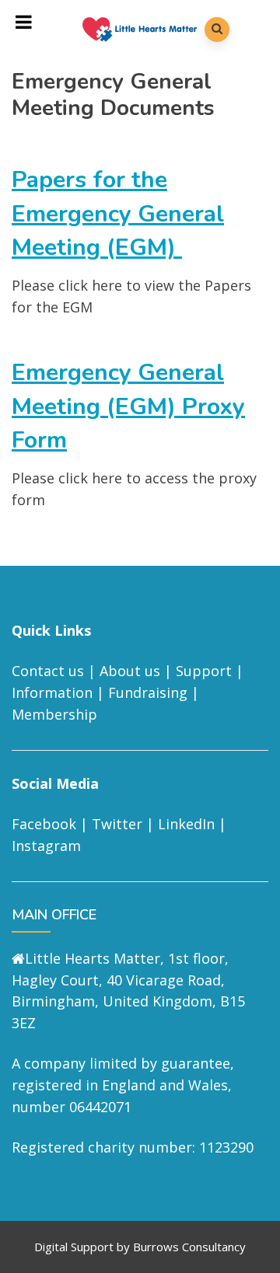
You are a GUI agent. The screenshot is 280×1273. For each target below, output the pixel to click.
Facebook (44, 823)
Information (52, 692)
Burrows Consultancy (189, 1246)
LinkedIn (186, 823)
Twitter (117, 823)
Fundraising (147, 692)
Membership (54, 714)
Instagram (46, 845)
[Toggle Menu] (24, 22)
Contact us (48, 670)
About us (130, 670)
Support (204, 670)
